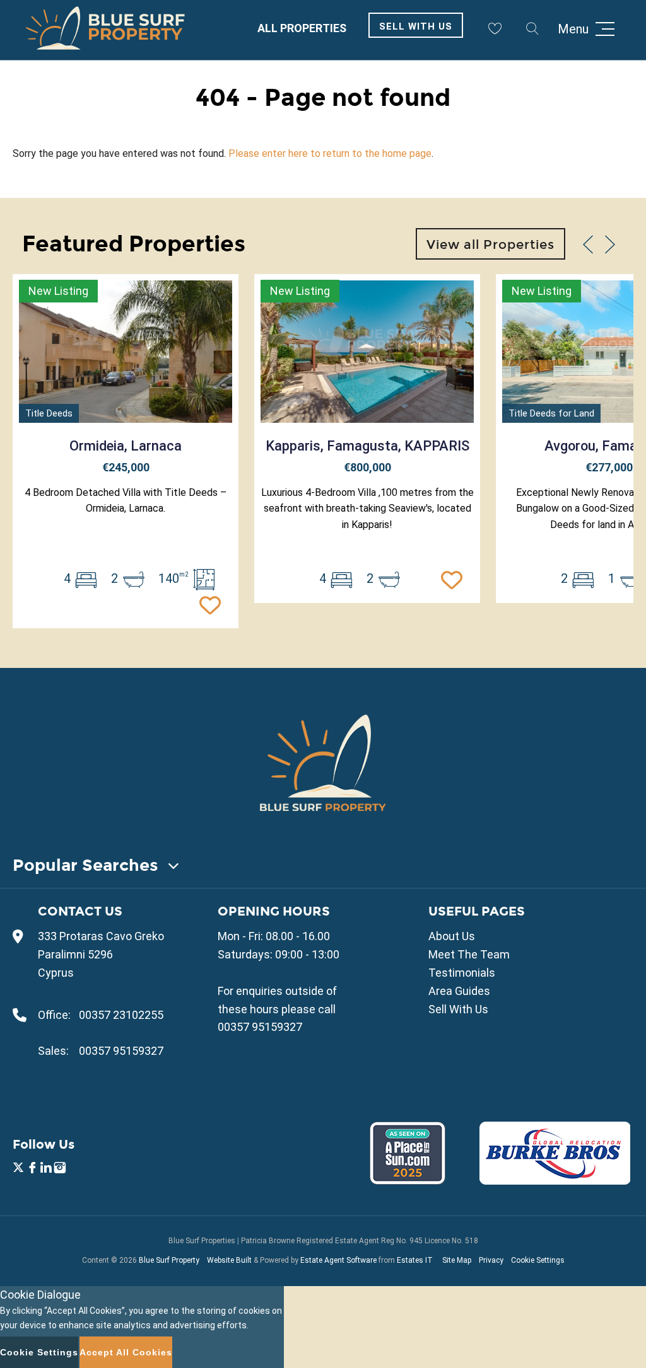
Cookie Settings (538, 1260)
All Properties (301, 28)
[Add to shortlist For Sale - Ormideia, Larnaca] (213, 603)
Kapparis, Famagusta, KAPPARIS (367, 446)
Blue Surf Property (169, 1260)
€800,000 (367, 467)
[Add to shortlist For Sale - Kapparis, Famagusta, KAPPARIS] (455, 578)
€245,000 (126, 467)
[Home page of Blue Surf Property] (323, 762)
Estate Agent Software (338, 1260)
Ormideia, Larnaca (125, 446)
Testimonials (461, 972)
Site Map (456, 1260)
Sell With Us (415, 26)
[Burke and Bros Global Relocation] (555, 1180)
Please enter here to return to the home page (330, 153)
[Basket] (494, 28)
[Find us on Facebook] (32, 1169)
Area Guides (459, 990)
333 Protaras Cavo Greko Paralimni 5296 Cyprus (101, 954)
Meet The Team (469, 954)
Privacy (491, 1260)
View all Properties (490, 244)
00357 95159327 (121, 1050)
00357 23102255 (121, 1014)
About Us (451, 936)
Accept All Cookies (125, 1352)
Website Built (229, 1260)
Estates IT (415, 1260)
